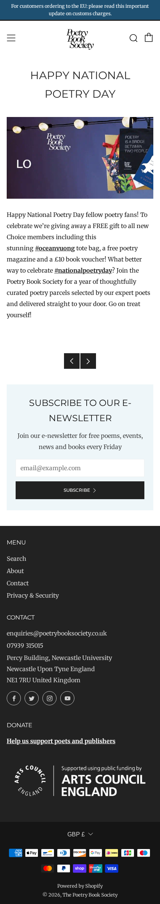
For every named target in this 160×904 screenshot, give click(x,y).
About (15, 571)
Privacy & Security (33, 595)
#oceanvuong (55, 248)
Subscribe (77, 490)
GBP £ (76, 834)
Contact (18, 583)
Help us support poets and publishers (61, 741)
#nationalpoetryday (83, 270)
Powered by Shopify (80, 886)
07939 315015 (25, 645)
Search (16, 558)
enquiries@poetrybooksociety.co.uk (57, 633)
